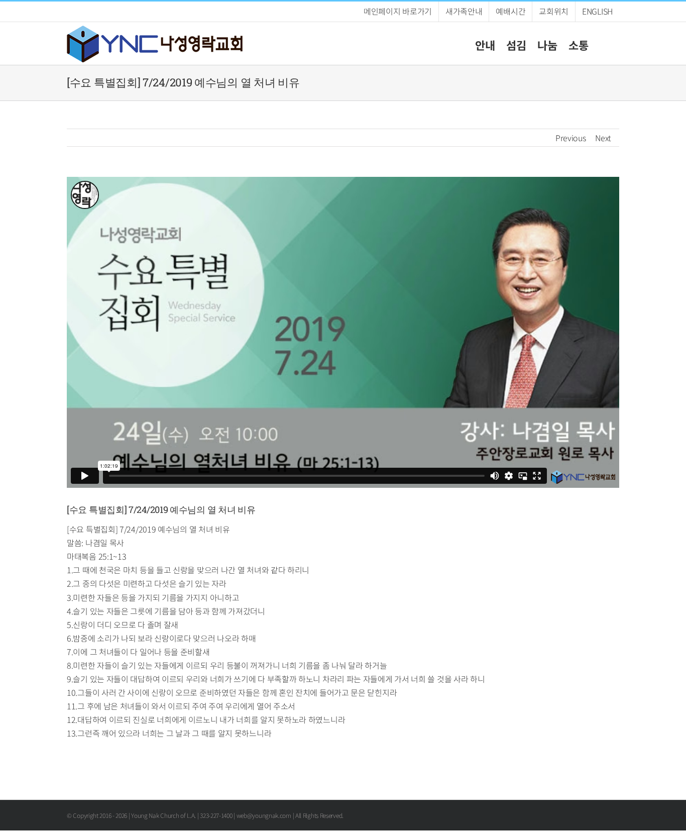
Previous (570, 138)
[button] (604, 43)
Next (603, 138)
